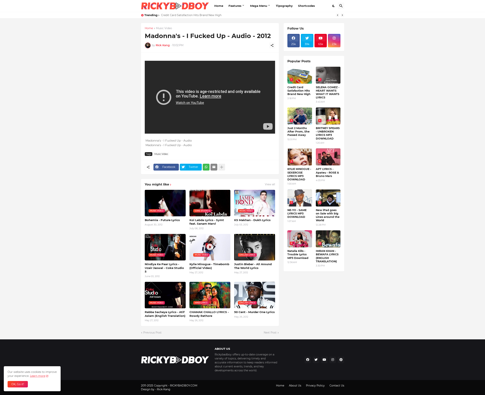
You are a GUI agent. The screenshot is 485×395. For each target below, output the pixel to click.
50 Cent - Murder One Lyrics (254, 312)
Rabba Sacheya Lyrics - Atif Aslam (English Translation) (165, 314)
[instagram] (332, 360)
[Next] (342, 15)
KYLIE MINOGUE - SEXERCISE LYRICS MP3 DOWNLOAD (299, 174)
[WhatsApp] (206, 167)
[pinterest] (341, 360)
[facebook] (307, 360)
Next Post (270, 332)
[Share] (272, 45)
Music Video (164, 28)
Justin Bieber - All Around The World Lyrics (253, 266)
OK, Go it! (17, 384)
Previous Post (152, 332)
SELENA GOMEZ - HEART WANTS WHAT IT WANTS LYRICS (327, 92)
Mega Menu (258, 6)
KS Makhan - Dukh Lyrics (252, 220)
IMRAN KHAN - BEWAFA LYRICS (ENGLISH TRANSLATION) (327, 256)
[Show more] (221, 167)
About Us (295, 385)
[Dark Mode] (333, 6)
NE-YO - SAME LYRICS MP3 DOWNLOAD (297, 213)
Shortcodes (306, 6)
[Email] (213, 167)
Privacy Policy (315, 385)
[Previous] (338, 15)
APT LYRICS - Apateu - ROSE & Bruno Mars (327, 172)
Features (234, 6)
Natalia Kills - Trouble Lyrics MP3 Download (297, 254)
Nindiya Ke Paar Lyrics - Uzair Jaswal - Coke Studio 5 (164, 267)
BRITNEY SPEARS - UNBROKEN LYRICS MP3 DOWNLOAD (328, 133)
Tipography (284, 6)
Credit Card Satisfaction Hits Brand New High (191, 15)
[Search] (341, 6)
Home (218, 6)
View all (270, 184)
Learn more (37, 376)
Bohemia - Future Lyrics (162, 220)
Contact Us (336, 385)
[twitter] (316, 360)
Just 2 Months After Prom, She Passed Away (298, 131)
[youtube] (324, 360)
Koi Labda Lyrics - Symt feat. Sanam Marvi (206, 222)
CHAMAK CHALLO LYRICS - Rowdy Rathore (209, 314)
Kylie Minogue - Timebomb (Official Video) (209, 266)
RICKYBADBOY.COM (183, 385)
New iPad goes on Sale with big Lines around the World (328, 215)
